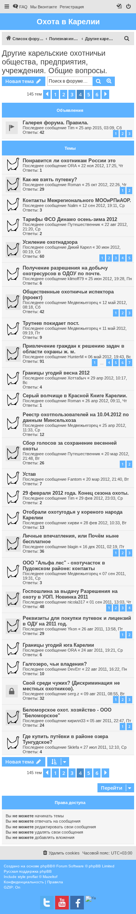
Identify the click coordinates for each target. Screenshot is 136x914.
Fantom (75, 479)
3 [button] (72, 94)
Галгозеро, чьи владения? (55, 664)
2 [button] (63, 94)
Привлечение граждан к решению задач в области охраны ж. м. (73, 348)
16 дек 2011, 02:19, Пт (103, 546)
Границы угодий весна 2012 (56, 373)
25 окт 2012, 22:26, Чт (106, 184)
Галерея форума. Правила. (55, 122)
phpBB (46, 866)
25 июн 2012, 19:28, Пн (110, 278)
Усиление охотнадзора (50, 242)
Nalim (73, 205)
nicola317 (76, 602)
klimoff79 (76, 278)
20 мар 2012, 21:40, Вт (107, 479)
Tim (71, 127)
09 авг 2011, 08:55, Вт (104, 693)
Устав (29, 474)
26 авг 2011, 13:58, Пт (102, 629)
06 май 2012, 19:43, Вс (109, 356)
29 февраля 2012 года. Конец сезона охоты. (76, 493)
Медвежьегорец (83, 302)
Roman (74, 184)
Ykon (72, 629)
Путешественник (84, 224)
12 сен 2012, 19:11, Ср (103, 205)
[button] (47, 94)
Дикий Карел (79, 247)
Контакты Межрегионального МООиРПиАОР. (77, 200)
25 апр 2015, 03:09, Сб (100, 127)
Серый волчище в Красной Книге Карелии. (75, 395)
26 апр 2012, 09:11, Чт (106, 400)
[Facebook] (77, 902)
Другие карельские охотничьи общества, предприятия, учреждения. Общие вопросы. (54, 62)
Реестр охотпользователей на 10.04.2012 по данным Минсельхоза (76, 417)
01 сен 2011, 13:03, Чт (110, 602)
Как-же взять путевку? (50, 179)
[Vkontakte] (47, 902)
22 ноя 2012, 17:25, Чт (102, 165)
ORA (72, 165)
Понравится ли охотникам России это (69, 160)
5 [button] (88, 94)
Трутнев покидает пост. (51, 323)
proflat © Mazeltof (42, 877)
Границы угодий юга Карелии (58, 645)
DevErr (74, 669)
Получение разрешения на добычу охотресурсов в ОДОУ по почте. (65, 270)
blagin (73, 546)
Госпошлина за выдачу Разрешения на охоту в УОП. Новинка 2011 (70, 594)
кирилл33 (76, 720)
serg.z (73, 693)
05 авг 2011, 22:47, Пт (110, 720)
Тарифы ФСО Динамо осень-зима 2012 (70, 219)
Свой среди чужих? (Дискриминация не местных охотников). (71, 685)
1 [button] (55, 94)
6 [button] (97, 94)
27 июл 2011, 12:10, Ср (105, 747)
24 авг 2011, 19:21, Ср (102, 650)
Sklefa (73, 747)
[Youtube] (62, 902)
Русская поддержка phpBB (28, 871)
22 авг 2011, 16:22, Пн (106, 669)
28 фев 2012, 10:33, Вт (105, 522)
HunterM (75, 356)
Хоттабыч (77, 378)
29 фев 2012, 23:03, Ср (101, 498)
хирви (73, 522)
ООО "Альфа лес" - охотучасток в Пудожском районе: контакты (64, 565)
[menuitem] (20, 6)
